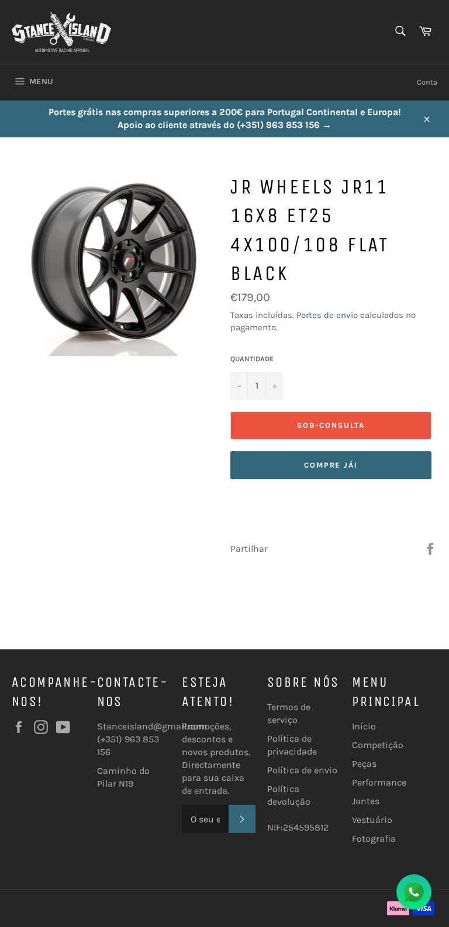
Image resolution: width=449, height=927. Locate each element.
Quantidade (252, 359)
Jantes (365, 801)
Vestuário (372, 819)
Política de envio (302, 770)
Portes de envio (327, 315)
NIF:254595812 (298, 827)
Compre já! (331, 465)
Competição (377, 744)
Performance (379, 782)
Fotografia (374, 838)
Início (364, 726)
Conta (427, 82)
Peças (364, 763)
